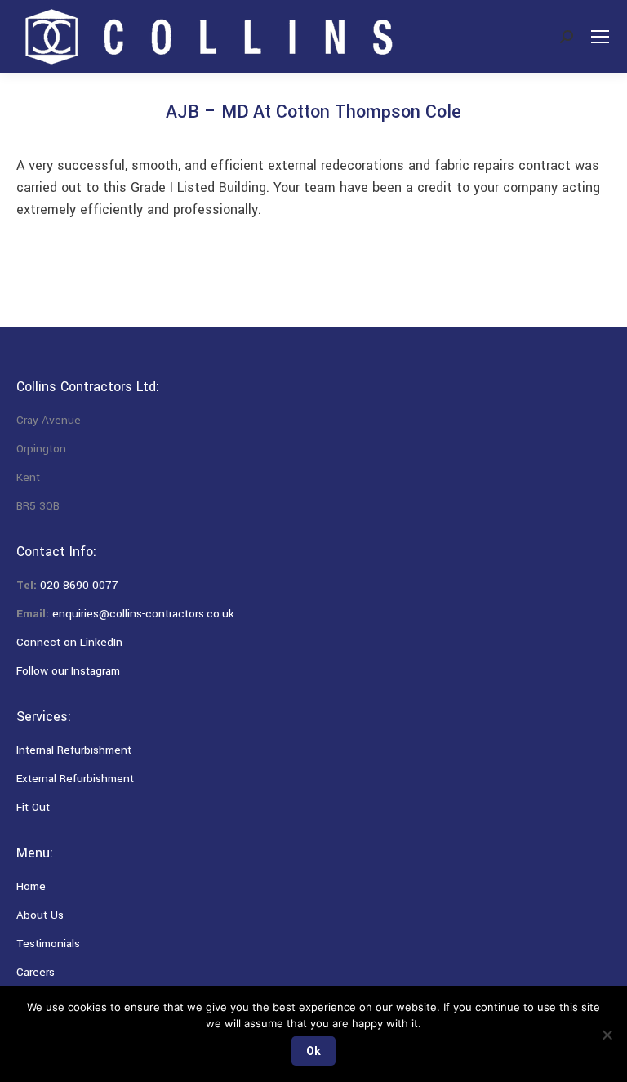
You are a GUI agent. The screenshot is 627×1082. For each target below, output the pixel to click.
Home (31, 886)
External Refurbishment (75, 778)
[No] (606, 1034)
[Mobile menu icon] (600, 36)
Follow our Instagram (68, 671)
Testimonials (48, 943)
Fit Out (33, 807)
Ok (313, 1051)
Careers (35, 972)
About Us (40, 915)
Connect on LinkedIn (69, 642)
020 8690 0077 (79, 585)
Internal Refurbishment (73, 750)
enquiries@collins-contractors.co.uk (143, 613)
